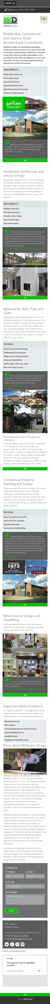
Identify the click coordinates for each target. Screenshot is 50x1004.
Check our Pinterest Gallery (17, 944)
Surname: (29, 872)
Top (4, 160)
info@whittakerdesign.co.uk (21, 939)
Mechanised (27, 999)
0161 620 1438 (26, 10)
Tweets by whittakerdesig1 (14, 951)
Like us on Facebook (12, 944)
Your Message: (11, 892)
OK (39, 971)
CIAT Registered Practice (44, 19)
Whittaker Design (7, 18)
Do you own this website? (15, 971)
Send (11, 911)
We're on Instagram (23, 944)
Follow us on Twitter (7, 944)
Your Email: (10, 882)
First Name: (10, 872)
